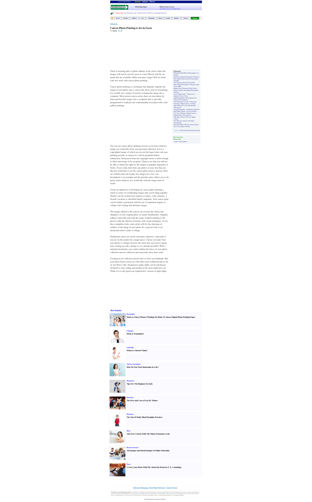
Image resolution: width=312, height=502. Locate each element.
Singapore (138, 1)
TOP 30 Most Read (141, 7)
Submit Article (171, 488)
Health (126, 18)
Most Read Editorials (157, 488)
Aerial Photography (179, 109)
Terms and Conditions (161, 499)
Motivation (130, 414)
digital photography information (155, 492)
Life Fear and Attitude (134, 364)
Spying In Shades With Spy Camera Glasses (186, 124)
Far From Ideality (192, 111)
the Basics (193, 103)
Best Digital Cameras (179, 111)
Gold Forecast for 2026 (144, 13)
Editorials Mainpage (140, 488)
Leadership (130, 347)
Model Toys (130, 397)
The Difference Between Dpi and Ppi (184, 82)
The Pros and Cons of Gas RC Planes (142, 400)
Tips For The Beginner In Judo (140, 384)
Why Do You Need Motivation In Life (142, 367)
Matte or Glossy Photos (136, 317)
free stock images (193, 492)
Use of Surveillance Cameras (182, 126)
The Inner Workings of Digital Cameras (185, 113)
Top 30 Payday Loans (130, 13)
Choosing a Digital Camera (181, 103)
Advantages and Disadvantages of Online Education (148, 451)
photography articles (168, 492)
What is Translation (135, 334)
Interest (186, 18)
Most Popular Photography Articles (190, 130)
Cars (142, 18)
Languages (130, 331)
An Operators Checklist (192, 109)
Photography (131, 314)
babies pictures (195, 493)
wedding (117, 495)
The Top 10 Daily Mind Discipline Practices (144, 417)
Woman (195, 18)
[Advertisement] (130, 51)
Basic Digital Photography (181, 84)
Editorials (113, 24)
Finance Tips (119, 13)
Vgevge (114, 30)
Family (168, 18)
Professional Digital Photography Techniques (186, 77)
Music (128, 431)
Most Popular (116, 310)
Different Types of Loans (167, 7)
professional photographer (123, 493)
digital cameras (144, 493)
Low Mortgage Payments (159, 13)
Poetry (129, 464)
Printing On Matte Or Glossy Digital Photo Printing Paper (171, 317)
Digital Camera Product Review (183, 115)
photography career (152, 495)
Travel (118, 18)
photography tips (164, 493)
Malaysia (152, 1)
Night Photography (179, 98)
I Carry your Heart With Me (138, 467)
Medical (134, 18)
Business (176, 18)
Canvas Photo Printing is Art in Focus (131, 28)
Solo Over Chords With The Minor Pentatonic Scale (148, 434)
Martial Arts (130, 381)
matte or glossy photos (180, 141)
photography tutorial (178, 492)
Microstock (177, 107)
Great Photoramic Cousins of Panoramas (185, 101)
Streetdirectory (151, 499)
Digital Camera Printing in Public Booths (185, 88)
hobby (136, 495)
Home (160, 18)
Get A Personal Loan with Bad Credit (170, 8)
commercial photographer (165, 495)
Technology (151, 18)
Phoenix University (132, 447)
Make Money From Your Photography (185, 105)
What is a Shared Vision (136, 350)
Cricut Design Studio (180, 94)
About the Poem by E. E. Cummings (166, 467)
